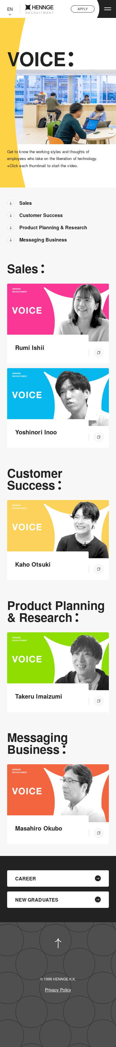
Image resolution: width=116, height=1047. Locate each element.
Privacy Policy (58, 990)
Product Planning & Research (53, 227)
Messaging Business (43, 239)
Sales (25, 202)
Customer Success (41, 215)
